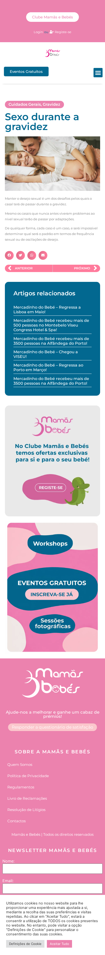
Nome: (8, 861)
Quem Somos (19, 764)
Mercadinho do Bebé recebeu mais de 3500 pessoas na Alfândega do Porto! (51, 341)
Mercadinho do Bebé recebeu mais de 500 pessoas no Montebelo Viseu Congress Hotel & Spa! (51, 325)
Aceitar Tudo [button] (59, 944)
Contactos (16, 821)
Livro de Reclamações (27, 798)
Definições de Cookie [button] (25, 944)
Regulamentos (20, 787)
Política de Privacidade (28, 775)
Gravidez (51, 104)
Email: (7, 881)
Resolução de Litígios (26, 809)
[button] (98, 72)
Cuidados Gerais (25, 104)
